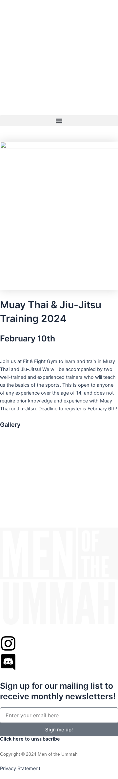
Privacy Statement (20, 768)
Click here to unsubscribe (30, 739)
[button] (59, 120)
